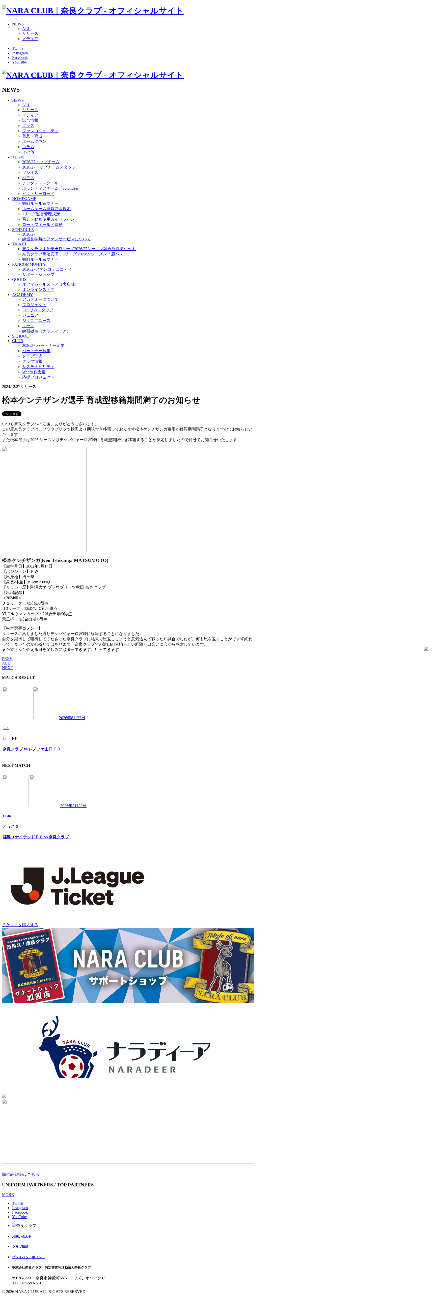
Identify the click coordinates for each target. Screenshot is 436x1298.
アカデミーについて (40, 299)
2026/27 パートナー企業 (43, 345)
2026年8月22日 (72, 718)
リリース (30, 33)
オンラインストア (38, 289)
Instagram (20, 53)
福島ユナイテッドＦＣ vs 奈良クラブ (36, 837)
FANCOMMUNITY (29, 264)
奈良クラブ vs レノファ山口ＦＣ (32, 749)
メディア (30, 39)
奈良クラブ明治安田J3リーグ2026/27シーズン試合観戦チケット (79, 249)
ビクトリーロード (38, 193)
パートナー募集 (36, 351)
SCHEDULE (23, 229)
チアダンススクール (40, 183)
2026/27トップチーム (41, 162)
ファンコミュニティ (40, 131)
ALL (26, 28)
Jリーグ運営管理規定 (41, 214)
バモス (28, 178)
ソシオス (30, 172)
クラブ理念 (32, 356)
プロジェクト (34, 305)
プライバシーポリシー (28, 1257)
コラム (28, 147)
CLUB (17, 341)
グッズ (28, 125)
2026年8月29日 (73, 806)
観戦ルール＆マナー (40, 203)
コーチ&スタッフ (37, 310)
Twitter (17, 48)
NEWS (18, 24)
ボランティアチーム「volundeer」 (52, 188)
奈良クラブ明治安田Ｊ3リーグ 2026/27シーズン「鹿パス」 (74, 254)
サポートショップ (38, 274)
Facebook (20, 57)
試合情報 (30, 120)
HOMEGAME (24, 198)
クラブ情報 (32, 361)
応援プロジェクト (38, 377)
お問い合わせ (22, 1236)
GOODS (19, 279)
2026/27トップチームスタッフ (49, 167)
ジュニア (30, 315)
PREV (7, 658)
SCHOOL (20, 336)
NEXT (7, 667)
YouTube (19, 62)
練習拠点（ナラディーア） (46, 331)
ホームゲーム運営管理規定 (46, 209)
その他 (28, 152)
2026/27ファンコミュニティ (47, 269)
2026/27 (28, 234)
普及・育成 (32, 136)
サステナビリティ (38, 366)
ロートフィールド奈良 (42, 224)
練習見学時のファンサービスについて (56, 239)
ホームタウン (34, 141)
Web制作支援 (34, 372)
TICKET (19, 244)
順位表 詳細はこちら (20, 1174)
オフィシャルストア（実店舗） (50, 284)
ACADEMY (22, 294)
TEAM (18, 157)
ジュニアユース (36, 320)
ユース (28, 326)
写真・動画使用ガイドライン (48, 219)
